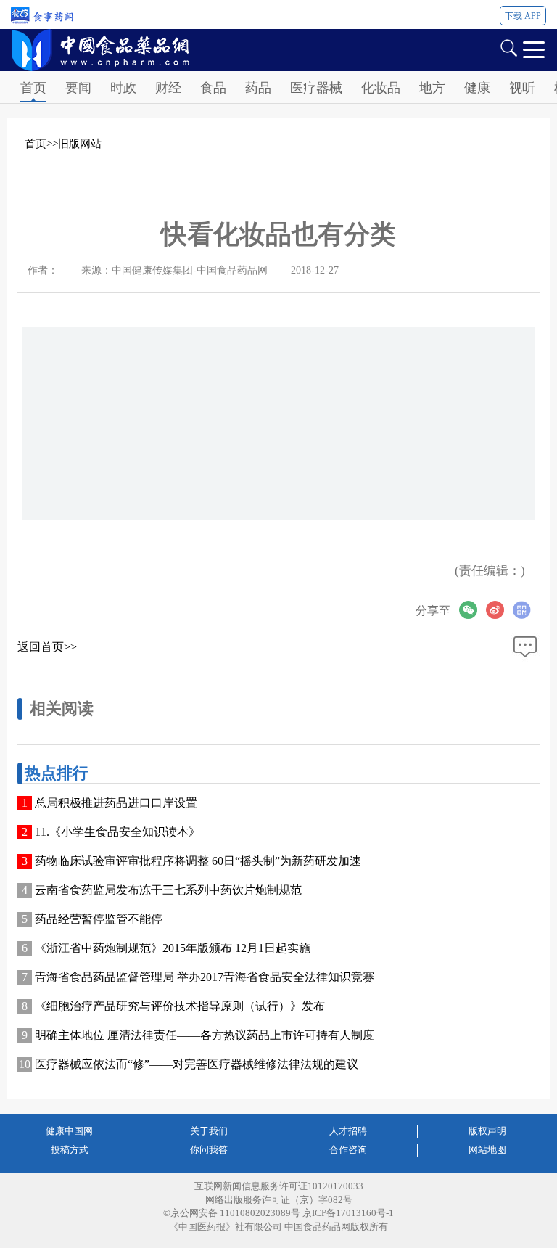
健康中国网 (69, 1130)
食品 (213, 88)
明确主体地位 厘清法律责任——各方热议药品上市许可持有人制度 (204, 1035)
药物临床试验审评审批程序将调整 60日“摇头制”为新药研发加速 (198, 861)
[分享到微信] (472, 609)
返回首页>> (47, 647)
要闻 (78, 88)
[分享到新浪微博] (499, 609)
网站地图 (487, 1149)
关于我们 (209, 1130)
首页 (33, 88)
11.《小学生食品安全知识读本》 (117, 832)
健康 (477, 88)
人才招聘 (348, 1130)
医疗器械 (316, 88)
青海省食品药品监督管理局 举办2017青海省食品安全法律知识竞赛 (204, 977)
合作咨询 (348, 1149)
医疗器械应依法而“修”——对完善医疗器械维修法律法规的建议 (196, 1064)
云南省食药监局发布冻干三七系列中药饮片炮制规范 (168, 890)
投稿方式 (69, 1149)
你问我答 (209, 1149)
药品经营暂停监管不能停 (98, 919)
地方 (432, 88)
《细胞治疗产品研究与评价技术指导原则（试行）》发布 (180, 1006)
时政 (123, 88)
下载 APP (523, 16)
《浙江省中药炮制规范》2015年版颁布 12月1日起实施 (172, 948)
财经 (168, 88)
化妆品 (380, 88)
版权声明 (487, 1130)
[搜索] (508, 46)
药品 (258, 88)
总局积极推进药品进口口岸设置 (116, 803)
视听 (522, 88)
